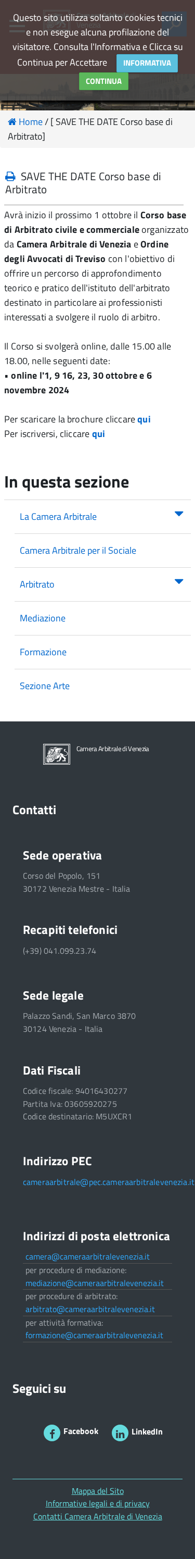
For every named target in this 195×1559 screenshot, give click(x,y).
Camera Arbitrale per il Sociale (78, 550)
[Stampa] (10, 176)
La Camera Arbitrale (58, 516)
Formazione (43, 652)
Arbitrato (37, 584)
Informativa (147, 63)
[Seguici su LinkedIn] (120, 1433)
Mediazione (43, 618)
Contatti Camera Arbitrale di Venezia (97, 1516)
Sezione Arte (45, 686)
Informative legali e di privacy (98, 1503)
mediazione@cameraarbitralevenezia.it (94, 1283)
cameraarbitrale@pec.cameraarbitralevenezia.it (108, 1182)
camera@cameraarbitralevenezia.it (87, 1256)
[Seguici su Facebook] (52, 1433)
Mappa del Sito (98, 1491)
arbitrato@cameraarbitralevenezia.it (90, 1309)
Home (30, 122)
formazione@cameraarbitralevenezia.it (94, 1335)
